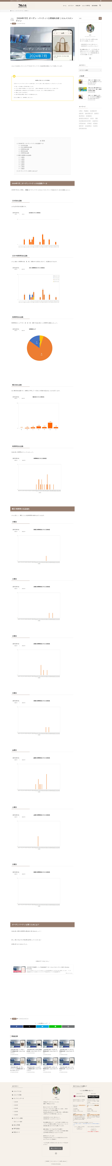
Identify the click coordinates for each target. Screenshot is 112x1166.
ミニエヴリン (88, 126)
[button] (16, 1026)
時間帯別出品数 (25, 149)
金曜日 (22, 164)
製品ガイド (17, 1132)
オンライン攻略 (18, 1118)
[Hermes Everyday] (22, 5)
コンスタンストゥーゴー (85, 121)
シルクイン (95, 121)
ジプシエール (82, 123)
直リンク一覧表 (18, 1121)
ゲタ (96, 118)
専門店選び (17, 1128)
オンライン (81, 116)
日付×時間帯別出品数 (26, 147)
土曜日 (22, 166)
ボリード (81, 126)
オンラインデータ (19, 1098)
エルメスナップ (89, 113)
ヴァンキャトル (83, 128)
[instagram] (101, 1)
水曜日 (22, 161)
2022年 (16, 1101)
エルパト (81, 113)
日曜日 (22, 168)
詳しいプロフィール (56, 1148)
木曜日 (22, 163)
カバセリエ (89, 116)
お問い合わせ (63, 1161)
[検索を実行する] (100, 18)
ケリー (92, 118)
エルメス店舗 (17, 1094)
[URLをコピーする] (68, 1026)
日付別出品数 (24, 145)
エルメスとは (17, 1091)
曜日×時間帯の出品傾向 (25, 155)
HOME (47, 1161)
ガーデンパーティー (23, 1018)
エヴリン (96, 113)
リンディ (95, 126)
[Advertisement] (42, 122)
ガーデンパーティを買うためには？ (28, 171)
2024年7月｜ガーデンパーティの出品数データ (31, 143)
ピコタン (95, 123)
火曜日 (22, 159)
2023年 (16, 1105)
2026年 (16, 1114)
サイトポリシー (54, 1161)
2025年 (16, 1111)
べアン (80, 111)
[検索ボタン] (100, 6)
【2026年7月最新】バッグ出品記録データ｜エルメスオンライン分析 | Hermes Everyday (48, 968)
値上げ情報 (17, 1125)
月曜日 (22, 157)
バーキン (89, 123)
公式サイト (79, 1128)
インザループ (93, 111)
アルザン (86, 111)
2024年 (13, 23)
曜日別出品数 (24, 151)
